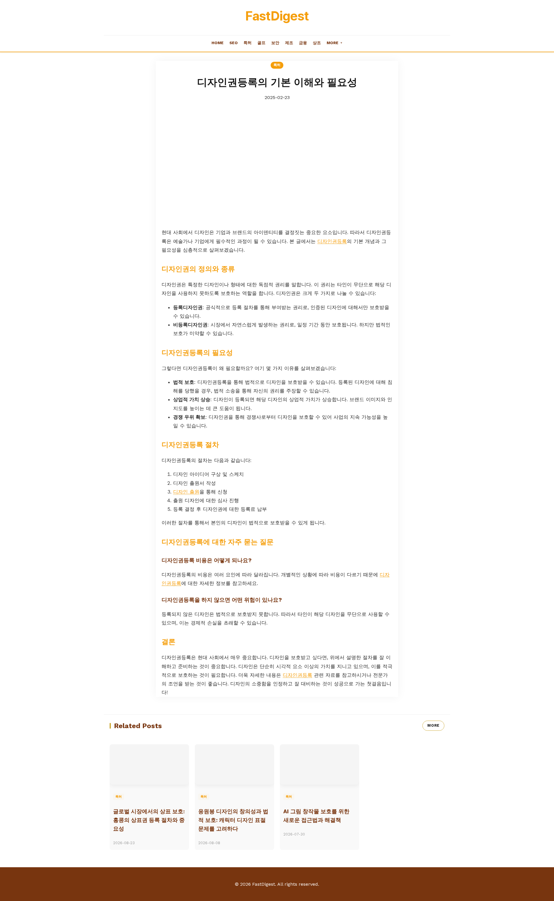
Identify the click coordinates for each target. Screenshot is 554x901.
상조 (317, 42)
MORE (433, 725)
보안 (275, 42)
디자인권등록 (332, 241)
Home (218, 42)
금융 (303, 42)
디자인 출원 (186, 492)
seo (233, 42)
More (335, 42)
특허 (248, 42)
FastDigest (277, 16)
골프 (261, 42)
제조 (289, 42)
